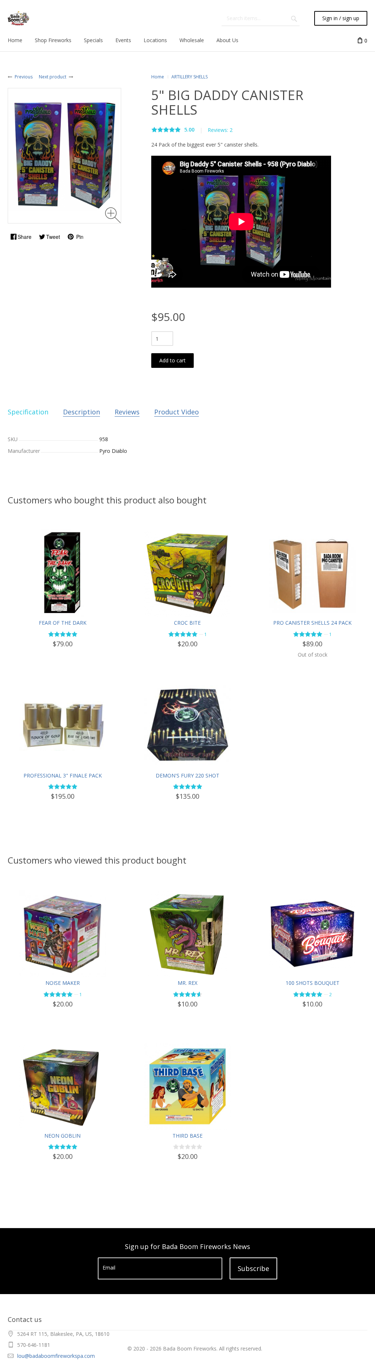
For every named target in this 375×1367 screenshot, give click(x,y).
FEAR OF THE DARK (62, 622)
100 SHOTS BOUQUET (312, 982)
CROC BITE (187, 622)
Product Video (176, 411)
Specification (28, 411)
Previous (24, 77)
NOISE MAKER (62, 982)
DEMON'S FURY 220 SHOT (187, 775)
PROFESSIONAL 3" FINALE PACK (62, 775)
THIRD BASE (187, 1135)
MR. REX (187, 982)
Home (157, 77)
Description (81, 411)
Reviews (127, 411)
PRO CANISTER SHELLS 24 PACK (312, 622)
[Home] (18, 18)
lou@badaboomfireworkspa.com (56, 1355)
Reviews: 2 (220, 129)
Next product (52, 77)
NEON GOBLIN (62, 1135)
